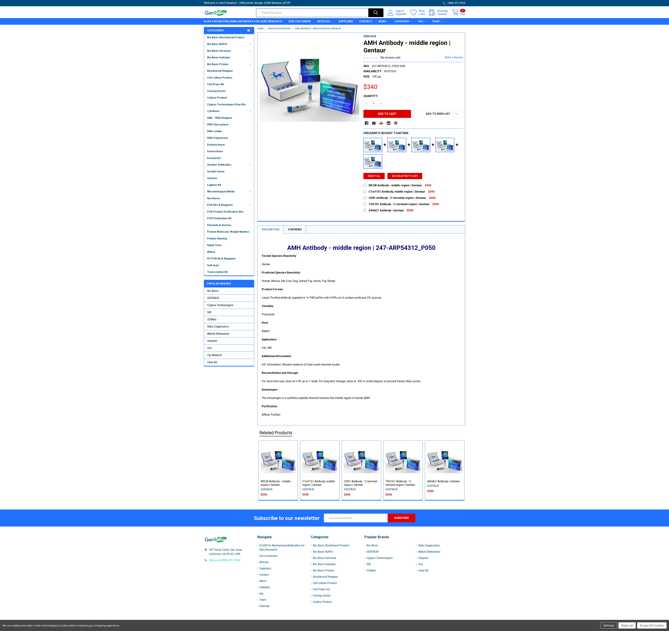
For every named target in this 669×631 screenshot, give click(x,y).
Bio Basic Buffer (217, 44)
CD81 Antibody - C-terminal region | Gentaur (360, 483)
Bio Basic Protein (217, 64)
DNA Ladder (214, 131)
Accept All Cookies (652, 625)
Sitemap (264, 606)
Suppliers (346, 21)
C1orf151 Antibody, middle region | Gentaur (318, 483)
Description (270, 229)
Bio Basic (213, 291)
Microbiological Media (220, 191)
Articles (323, 21)
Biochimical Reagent (220, 70)
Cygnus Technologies (220, 305)
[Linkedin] (388, 123)
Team (435, 21)
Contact (365, 21)
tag (420, 21)
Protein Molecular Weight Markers (228, 231)
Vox (209, 348)
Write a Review (454, 57)
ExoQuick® (214, 158)
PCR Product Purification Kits (225, 211)
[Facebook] (366, 123)
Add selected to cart (405, 176)
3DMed (211, 319)
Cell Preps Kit (215, 84)
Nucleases (213, 198)
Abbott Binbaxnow (218, 333)
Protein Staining (217, 238)
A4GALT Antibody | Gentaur (443, 481)
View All (212, 362)
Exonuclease (215, 151)
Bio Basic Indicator (218, 57)
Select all (374, 176)
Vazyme (212, 340)
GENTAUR (213, 298)
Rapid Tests (214, 245)
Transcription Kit (217, 272)
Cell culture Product (219, 77)
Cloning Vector (216, 91)
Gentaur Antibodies (219, 164)
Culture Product (217, 97)
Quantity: (370, 96)
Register (401, 14)
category (402, 21)
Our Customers (299, 21)
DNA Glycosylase (217, 124)
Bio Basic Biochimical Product (225, 37)
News (382, 21)
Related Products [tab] (275, 432)
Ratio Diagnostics (218, 326)
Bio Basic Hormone (219, 50)
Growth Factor (216, 171)
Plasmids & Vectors (219, 225)
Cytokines (213, 111)
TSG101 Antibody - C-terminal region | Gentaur (400, 483)
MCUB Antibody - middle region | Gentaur (276, 483)
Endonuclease (216, 144)
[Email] (374, 123)
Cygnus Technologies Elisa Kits (226, 104)
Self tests (213, 265)
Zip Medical (214, 355)
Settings (608, 625)
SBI (209, 312)
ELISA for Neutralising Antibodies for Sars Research (243, 21)
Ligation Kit (214, 184)
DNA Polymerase (217, 137)
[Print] (381, 123)
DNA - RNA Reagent (219, 117)
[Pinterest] (396, 123)
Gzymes (212, 178)
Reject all (627, 625)
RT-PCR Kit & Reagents (221, 258)
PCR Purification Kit (219, 218)
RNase (211, 252)
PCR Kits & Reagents (220, 205)
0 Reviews (295, 229)
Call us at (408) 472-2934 (224, 560)
